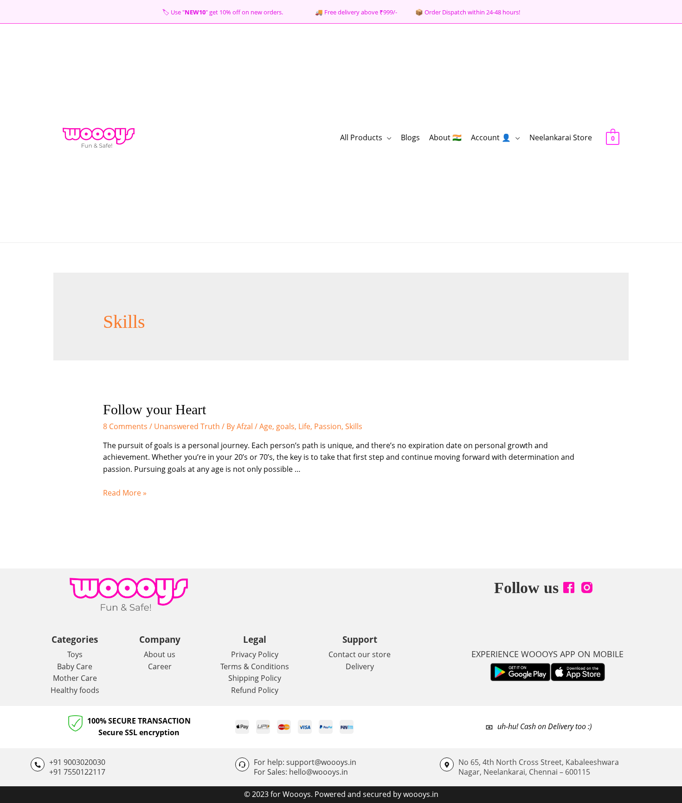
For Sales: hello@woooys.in (301, 772)
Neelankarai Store (560, 137)
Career (160, 666)
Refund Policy (254, 690)
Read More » (125, 493)
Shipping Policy (254, 678)
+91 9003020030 (77, 762)
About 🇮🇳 (445, 137)
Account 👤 (491, 137)
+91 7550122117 (77, 772)
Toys (75, 654)
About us (159, 654)
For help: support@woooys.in (305, 762)
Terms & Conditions (254, 666)
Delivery (360, 666)
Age (265, 426)
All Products (361, 137)
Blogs (410, 137)
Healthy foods (75, 690)
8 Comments (125, 426)
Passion (327, 426)
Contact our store (359, 654)
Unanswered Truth (187, 426)
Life (304, 426)
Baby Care (74, 666)
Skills (353, 426)
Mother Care (75, 678)
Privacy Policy (254, 654)
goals (285, 426)
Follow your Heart (154, 409)
